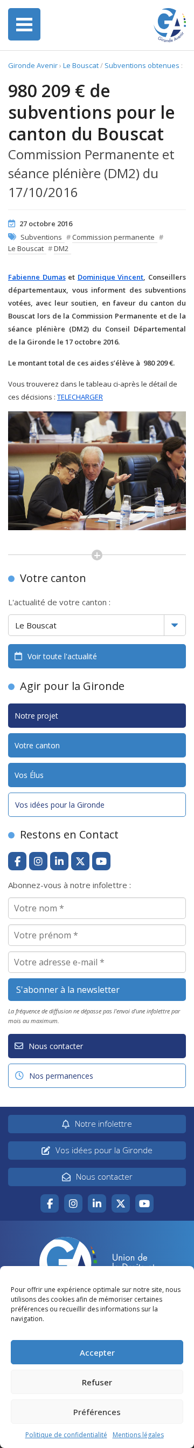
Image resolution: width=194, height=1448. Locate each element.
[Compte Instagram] (38, 861)
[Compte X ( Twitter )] (80, 861)
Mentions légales (138, 1434)
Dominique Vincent (111, 277)
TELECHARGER (80, 397)
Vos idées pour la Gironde (60, 805)
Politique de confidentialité (66, 1434)
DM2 (61, 248)
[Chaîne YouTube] (101, 861)
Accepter (97, 1352)
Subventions (41, 237)
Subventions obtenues (142, 65)
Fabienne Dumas (37, 277)
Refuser (97, 1382)
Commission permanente (113, 237)
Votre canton (37, 745)
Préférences (97, 1411)
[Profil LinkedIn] (59, 861)
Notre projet (36, 716)
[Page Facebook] (17, 861)
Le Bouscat (81, 65)
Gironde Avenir (33, 65)
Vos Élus (29, 775)
